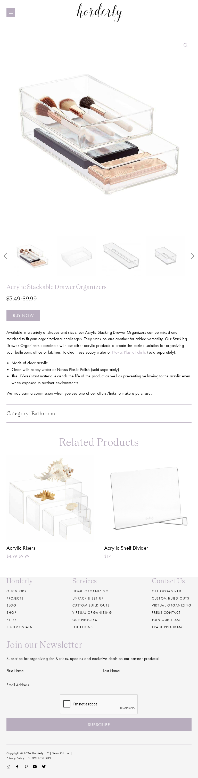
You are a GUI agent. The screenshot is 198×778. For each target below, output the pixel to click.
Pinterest (26, 766)
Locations (82, 627)
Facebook (17, 766)
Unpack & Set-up (88, 598)
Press (11, 620)
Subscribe (99, 724)
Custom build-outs (91, 605)
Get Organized (167, 591)
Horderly (99, 12)
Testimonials (19, 627)
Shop (11, 612)
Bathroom (43, 413)
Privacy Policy (15, 758)
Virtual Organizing (92, 612)
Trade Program (167, 627)
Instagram (8, 766)
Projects (15, 598)
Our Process (84, 620)
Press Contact (166, 612)
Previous (7, 256)
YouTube (35, 766)
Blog (11, 605)
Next (191, 256)
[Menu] (10, 12)
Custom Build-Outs (170, 598)
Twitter (44, 766)
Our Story (16, 591)
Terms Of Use (61, 753)
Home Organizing (90, 591)
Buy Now (23, 315)
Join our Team (166, 620)
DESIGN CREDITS (39, 758)
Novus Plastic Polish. (129, 352)
